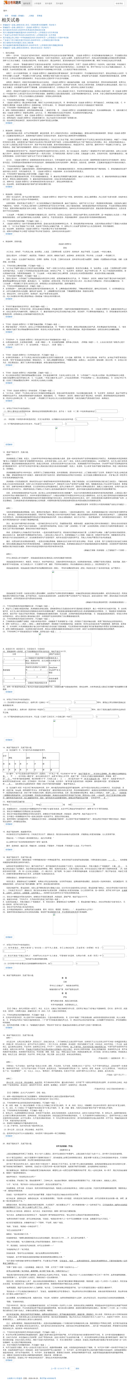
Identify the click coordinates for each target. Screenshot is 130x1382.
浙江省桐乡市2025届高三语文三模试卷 (18, 42)
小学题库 (37, 3)
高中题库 (59, 3)
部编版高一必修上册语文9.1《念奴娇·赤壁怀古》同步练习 (25, 27)
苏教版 (39, 15)
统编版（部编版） (18, 15)
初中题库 (48, 3)
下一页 (67, 1368)
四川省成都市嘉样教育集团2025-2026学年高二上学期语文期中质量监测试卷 (33, 45)
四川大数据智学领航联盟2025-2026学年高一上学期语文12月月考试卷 (30, 32)
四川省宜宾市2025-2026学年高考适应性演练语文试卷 (24, 30)
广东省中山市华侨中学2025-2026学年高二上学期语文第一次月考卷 (29, 35)
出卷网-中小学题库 (14, 1378)
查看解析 (9, 123)
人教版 (31, 15)
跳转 (77, 1368)
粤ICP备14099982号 (48, 1378)
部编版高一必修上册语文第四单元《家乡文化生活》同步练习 (27, 47)
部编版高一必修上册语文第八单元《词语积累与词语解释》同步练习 (29, 24)
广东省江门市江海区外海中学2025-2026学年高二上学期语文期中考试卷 (31, 40)
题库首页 (26, 3)
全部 (6, 15)
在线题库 (12, 3)
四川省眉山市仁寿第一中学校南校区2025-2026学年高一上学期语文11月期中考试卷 (36, 37)
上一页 (53, 1368)
